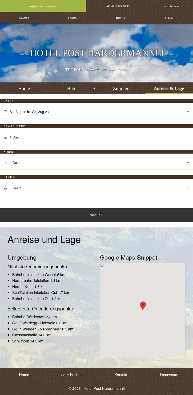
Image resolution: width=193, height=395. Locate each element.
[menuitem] (24, 88)
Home (24, 88)
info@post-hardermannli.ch (43, 6)
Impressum (169, 374)
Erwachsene (14, 126)
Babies (10, 177)
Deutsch (24, 18)
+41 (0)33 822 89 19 (117, 6)
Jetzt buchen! (171, 6)
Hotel (72, 88)
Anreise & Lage (169, 88)
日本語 (169, 18)
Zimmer (121, 88)
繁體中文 (121, 18)
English (72, 18)
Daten (9, 100)
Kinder (10, 151)
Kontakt (120, 374)
